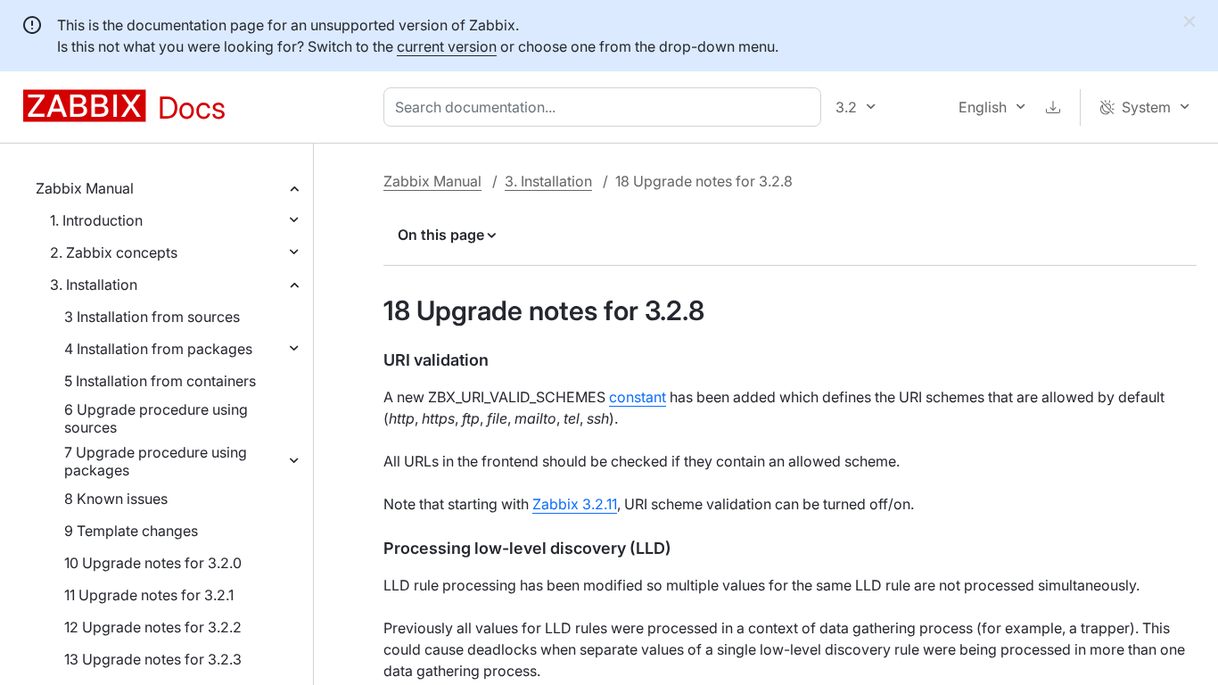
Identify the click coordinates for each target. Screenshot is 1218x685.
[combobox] (605, 107)
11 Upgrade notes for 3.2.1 (149, 595)
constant (637, 397)
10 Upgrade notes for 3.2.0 (153, 563)
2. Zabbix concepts (113, 252)
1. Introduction (96, 220)
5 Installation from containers (160, 381)
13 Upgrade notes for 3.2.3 (153, 659)
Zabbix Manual (85, 188)
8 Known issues (116, 499)
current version (447, 46)
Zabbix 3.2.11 (574, 504)
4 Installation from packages (158, 349)
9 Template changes (131, 531)
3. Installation (93, 284)
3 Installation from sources (152, 317)
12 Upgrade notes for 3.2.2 (153, 627)
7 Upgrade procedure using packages (155, 461)
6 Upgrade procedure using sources (156, 418)
